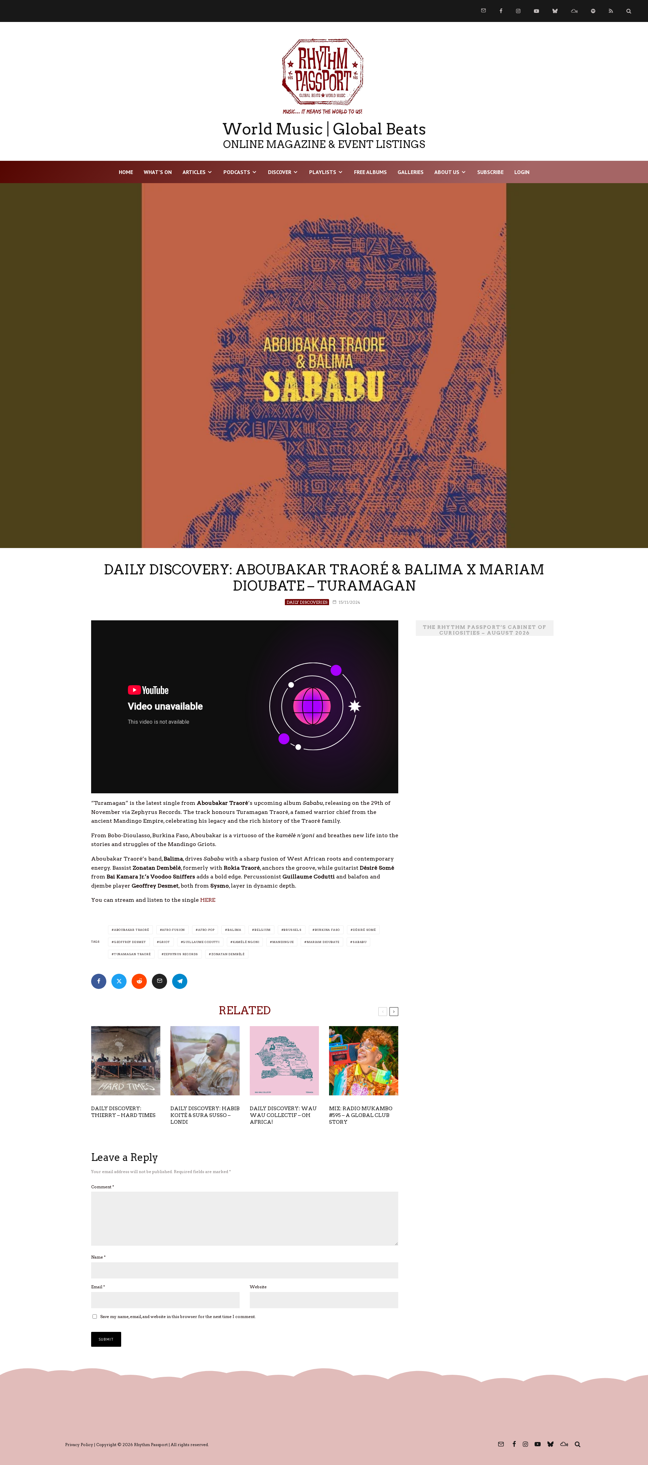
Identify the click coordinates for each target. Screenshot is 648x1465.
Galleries (411, 172)
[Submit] (139, 981)
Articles (194, 172)
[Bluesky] (555, 11)
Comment (102, 1186)
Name (98, 1257)
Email (98, 1286)
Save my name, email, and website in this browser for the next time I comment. (178, 1316)
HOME (126, 172)
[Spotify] (593, 11)
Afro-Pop (206, 930)
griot (164, 942)
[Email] (159, 981)
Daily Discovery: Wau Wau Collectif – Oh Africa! (283, 1115)
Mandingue (283, 942)
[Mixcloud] (574, 11)
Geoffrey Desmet (130, 942)
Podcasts (236, 172)
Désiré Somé (364, 930)
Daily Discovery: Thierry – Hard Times (123, 1112)
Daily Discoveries (307, 602)
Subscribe (490, 172)
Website (258, 1286)
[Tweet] (119, 981)
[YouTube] (536, 11)
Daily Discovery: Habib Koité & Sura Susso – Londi (205, 1115)
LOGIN (522, 172)
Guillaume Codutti (201, 942)
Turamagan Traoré (132, 954)
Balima (234, 930)
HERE (207, 900)
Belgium (262, 930)
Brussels (292, 930)
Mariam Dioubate (323, 942)
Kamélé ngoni (246, 942)
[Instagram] (518, 11)
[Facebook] (501, 11)
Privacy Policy (79, 1444)
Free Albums (370, 172)
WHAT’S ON (158, 172)
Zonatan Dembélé (228, 954)
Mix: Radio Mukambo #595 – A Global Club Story (361, 1115)
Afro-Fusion (173, 930)
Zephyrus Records (181, 954)
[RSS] (611, 11)
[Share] (98, 981)
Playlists (322, 172)
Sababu (360, 942)
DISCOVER (279, 172)
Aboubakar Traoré (131, 930)
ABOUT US (446, 172)
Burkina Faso (327, 930)
